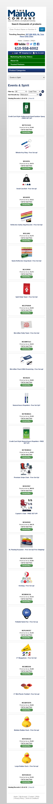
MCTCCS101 (26, 125)
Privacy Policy (19, 798)
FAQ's (33, 41)
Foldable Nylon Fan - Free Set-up (26, 622)
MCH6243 (26, 378)
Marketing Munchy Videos (21, 57)
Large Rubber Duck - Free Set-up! (26, 766)
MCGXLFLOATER (26, 558)
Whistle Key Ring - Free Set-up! (26, 152)
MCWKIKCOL (26, 594)
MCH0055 (26, 197)
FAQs (37, 797)
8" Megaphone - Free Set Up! (27, 658)
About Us (14, 61)
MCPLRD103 (26, 775)
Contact (26, 41)
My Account (39, 53)
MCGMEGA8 (26, 667)
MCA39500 (26, 269)
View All (31, 98)
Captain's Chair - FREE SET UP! (26, 513)
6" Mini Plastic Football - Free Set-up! (26, 694)
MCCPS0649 (26, 306)
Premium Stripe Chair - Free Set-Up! (26, 477)
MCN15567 (26, 486)
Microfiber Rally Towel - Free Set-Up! (26, 333)
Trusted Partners (17, 64)
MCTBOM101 (26, 414)
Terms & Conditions (32, 798)
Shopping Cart (27, 53)
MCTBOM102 (26, 450)
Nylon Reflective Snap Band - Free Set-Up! (26, 261)
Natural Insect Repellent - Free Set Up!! (26, 405)
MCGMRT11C (26, 342)
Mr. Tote (40, 34)
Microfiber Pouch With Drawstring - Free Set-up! (26, 369)
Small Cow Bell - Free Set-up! (26, 189)
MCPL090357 (26, 630)
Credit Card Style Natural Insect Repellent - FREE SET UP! (26, 442)
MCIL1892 (26, 233)
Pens (22, 36)
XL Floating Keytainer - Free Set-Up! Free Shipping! (26, 550)
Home (20, 41)
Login (16, 53)
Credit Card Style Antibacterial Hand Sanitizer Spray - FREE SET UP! (26, 117)
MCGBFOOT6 (26, 703)
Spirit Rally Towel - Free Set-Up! (27, 297)
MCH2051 (26, 161)
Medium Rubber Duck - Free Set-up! (26, 730)
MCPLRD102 (26, 739)
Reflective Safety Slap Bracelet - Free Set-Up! (26, 225)
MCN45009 (26, 522)
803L (35, 34)
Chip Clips (29, 36)
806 (30, 34)
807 (27, 34)
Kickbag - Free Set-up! (26, 586)
